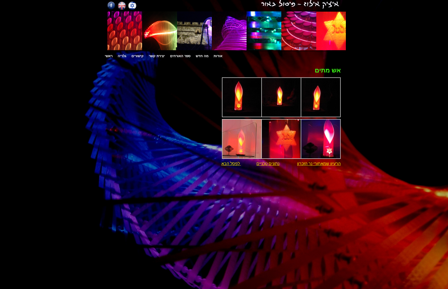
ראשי (109, 56)
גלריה (122, 56)
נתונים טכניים (267, 163)
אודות (218, 56)
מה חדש (202, 56)
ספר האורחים (180, 56)
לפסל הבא (231, 163)
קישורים (137, 56)
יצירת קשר (157, 56)
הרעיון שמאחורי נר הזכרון (319, 163)
